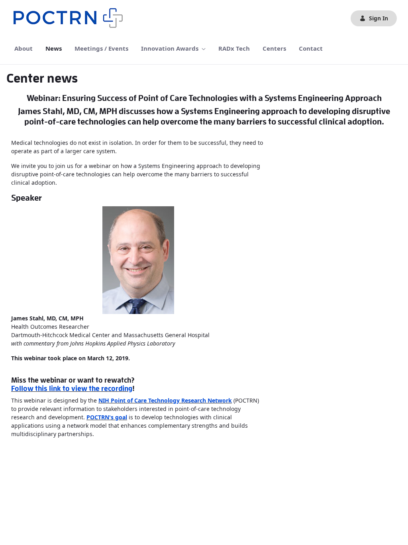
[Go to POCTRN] (70, 18)
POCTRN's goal (106, 417)
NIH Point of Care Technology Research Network (165, 400)
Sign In (378, 18)
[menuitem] (23, 48)
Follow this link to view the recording (71, 388)
